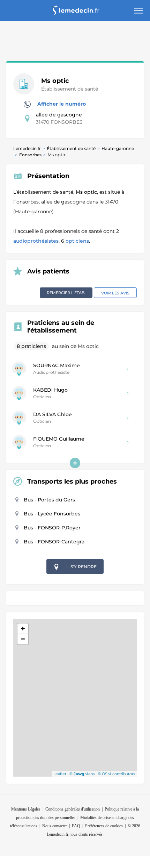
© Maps (82, 773)
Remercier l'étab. (66, 292)
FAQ (76, 825)
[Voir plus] (75, 463)
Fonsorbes (30, 154)
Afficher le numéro (61, 104)
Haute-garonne (118, 148)
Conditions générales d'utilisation (72, 809)
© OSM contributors (116, 773)
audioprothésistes (36, 241)
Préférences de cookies (104, 825)
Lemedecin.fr (27, 148)
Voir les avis (115, 293)
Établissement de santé (71, 148)
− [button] (23, 639)
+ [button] (23, 628)
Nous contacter (54, 825)
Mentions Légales (25, 809)
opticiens (77, 241)
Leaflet (59, 773)
